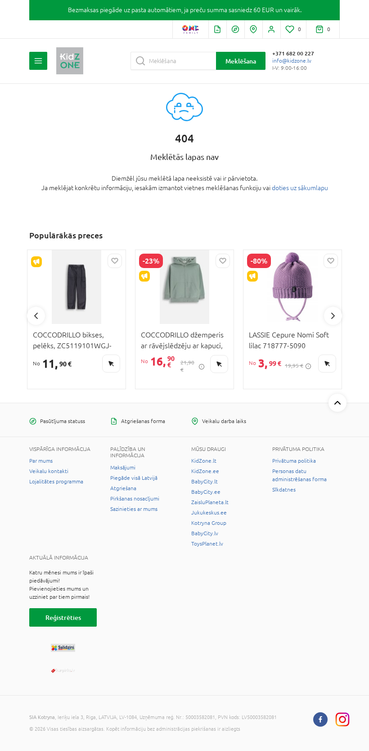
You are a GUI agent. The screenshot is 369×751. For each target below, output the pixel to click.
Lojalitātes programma (56, 481)
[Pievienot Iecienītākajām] (115, 261)
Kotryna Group (208, 523)
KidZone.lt (203, 461)
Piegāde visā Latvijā (134, 478)
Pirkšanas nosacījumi (134, 499)
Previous (36, 316)
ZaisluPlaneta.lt (210, 502)
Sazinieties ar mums (134, 509)
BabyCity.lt (204, 481)
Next (333, 316)
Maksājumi (122, 467)
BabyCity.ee (205, 492)
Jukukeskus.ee (209, 513)
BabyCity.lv (204, 533)
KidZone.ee (205, 471)
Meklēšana (240, 61)
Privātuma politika (294, 461)
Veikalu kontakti (48, 471)
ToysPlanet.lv (207, 544)
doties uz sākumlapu (300, 187)
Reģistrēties (63, 617)
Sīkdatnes (284, 490)
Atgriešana (123, 488)
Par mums (41, 461)
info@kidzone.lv (291, 61)
